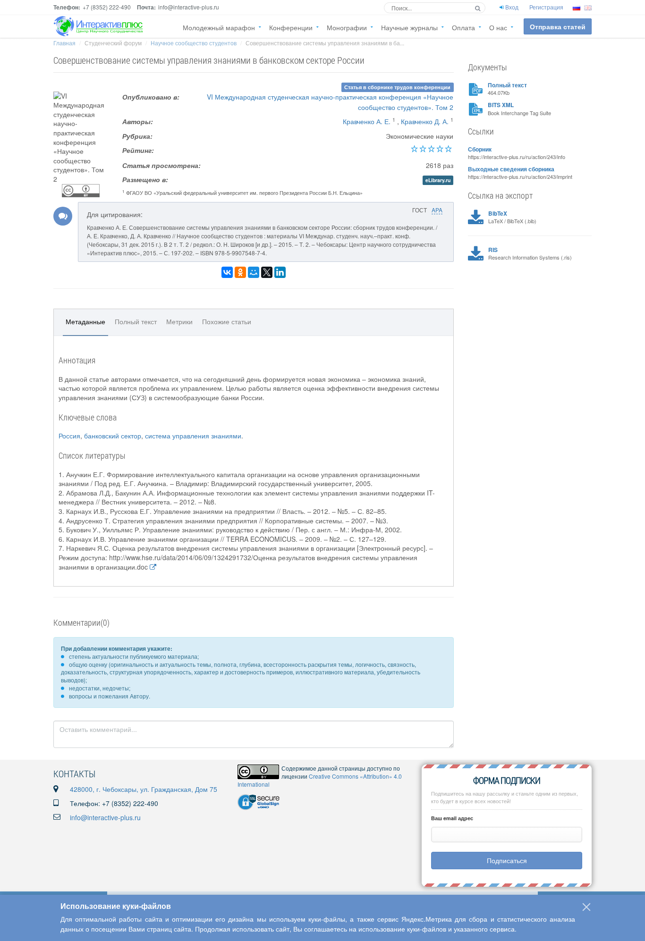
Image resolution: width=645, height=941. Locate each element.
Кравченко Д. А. (425, 121)
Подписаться (507, 860)
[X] (266, 272)
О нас (498, 27)
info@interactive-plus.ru (105, 817)
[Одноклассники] (240, 272)
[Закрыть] (586, 907)
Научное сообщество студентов (194, 43)
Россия (69, 435)
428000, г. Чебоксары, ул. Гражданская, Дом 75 (143, 789)
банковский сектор (112, 435)
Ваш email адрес (452, 818)
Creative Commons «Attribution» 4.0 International (320, 780)
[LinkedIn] (280, 272)
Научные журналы (409, 27)
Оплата (463, 27)
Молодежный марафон (219, 27)
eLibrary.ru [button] (437, 180)
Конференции (291, 27)
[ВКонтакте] (227, 272)
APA (437, 210)
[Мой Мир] (253, 272)
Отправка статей (558, 26)
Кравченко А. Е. (366, 121)
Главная (64, 43)
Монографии (347, 27)
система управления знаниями (193, 435)
